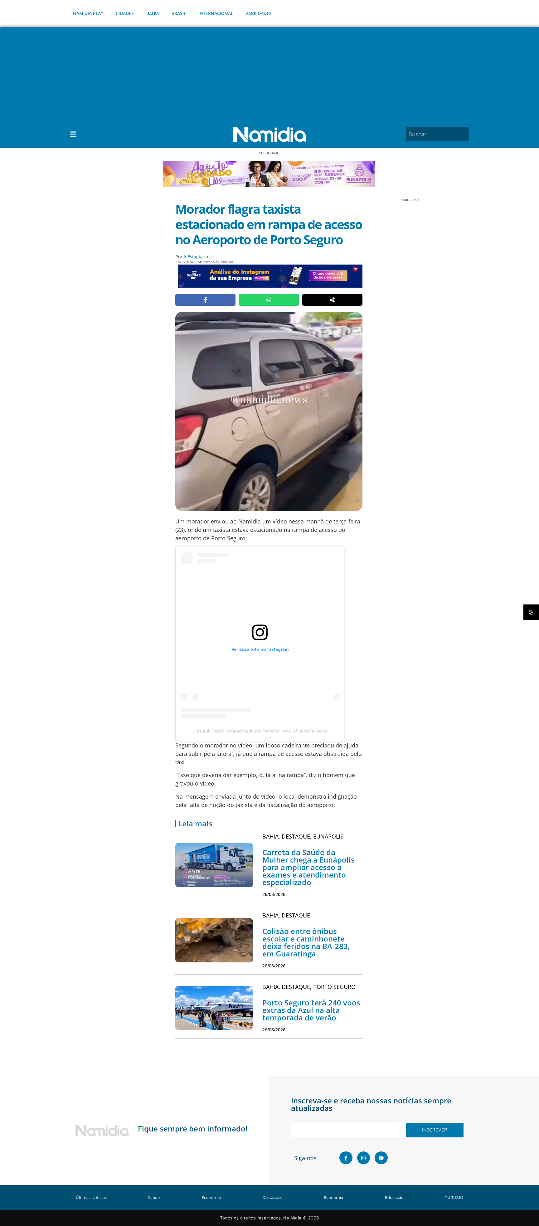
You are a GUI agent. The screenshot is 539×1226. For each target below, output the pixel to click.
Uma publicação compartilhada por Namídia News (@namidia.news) (259, 730)
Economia (211, 1197)
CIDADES (125, 13)
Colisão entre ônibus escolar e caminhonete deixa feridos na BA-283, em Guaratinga (306, 942)
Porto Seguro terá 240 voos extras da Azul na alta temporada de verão (311, 1010)
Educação (394, 1197)
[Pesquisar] (465, 134)
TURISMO (454, 1197)
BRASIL (179, 13)
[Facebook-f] (345, 1158)
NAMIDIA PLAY (88, 13)
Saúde (154, 1197)
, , (302, 836)
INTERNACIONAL (215, 13)
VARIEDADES (258, 13)
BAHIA (152, 13)
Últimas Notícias (91, 1197)
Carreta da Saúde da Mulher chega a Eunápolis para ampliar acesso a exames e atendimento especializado (308, 867)
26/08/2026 (273, 894)
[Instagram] (363, 1158)
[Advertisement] (269, 73)
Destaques (272, 1197)
